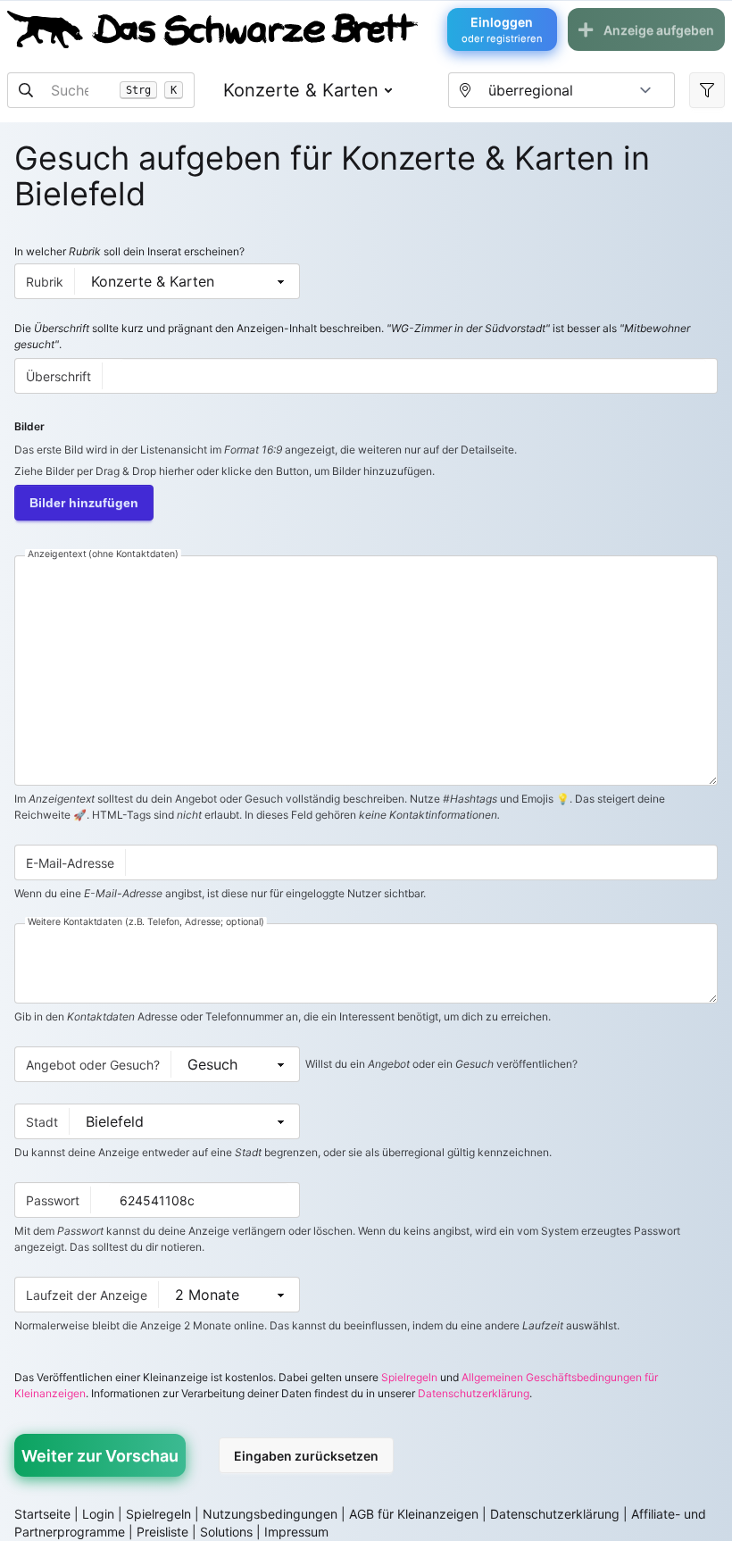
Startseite (42, 1513)
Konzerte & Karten (300, 90)
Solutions (226, 1531)
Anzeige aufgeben (658, 29)
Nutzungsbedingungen (270, 1513)
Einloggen (502, 29)
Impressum (296, 1531)
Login (98, 1513)
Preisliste (162, 1531)
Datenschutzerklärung (473, 1393)
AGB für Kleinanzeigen (413, 1513)
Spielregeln (409, 1377)
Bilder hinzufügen (83, 503)
